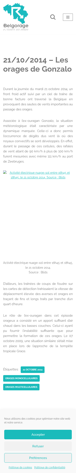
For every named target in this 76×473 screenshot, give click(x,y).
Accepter (38, 435)
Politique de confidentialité (49, 467)
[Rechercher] (53, 17)
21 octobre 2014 (32, 369)
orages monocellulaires (21, 378)
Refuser (38, 446)
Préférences (38, 458)
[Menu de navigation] (68, 17)
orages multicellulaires (21, 386)
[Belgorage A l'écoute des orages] (15, 17)
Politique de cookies (20, 467)
